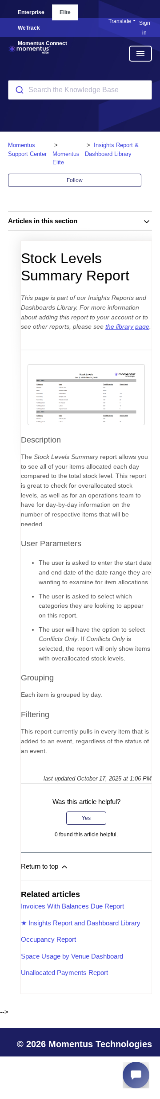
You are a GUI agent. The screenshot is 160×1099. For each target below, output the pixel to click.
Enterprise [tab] (31, 12)
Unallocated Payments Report (64, 972)
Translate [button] (119, 21)
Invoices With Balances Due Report (72, 906)
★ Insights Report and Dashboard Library (80, 923)
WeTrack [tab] (29, 28)
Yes (86, 818)
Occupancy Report (48, 939)
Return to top (40, 866)
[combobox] (80, 90)
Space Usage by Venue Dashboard (72, 956)
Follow (75, 180)
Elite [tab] (65, 12)
